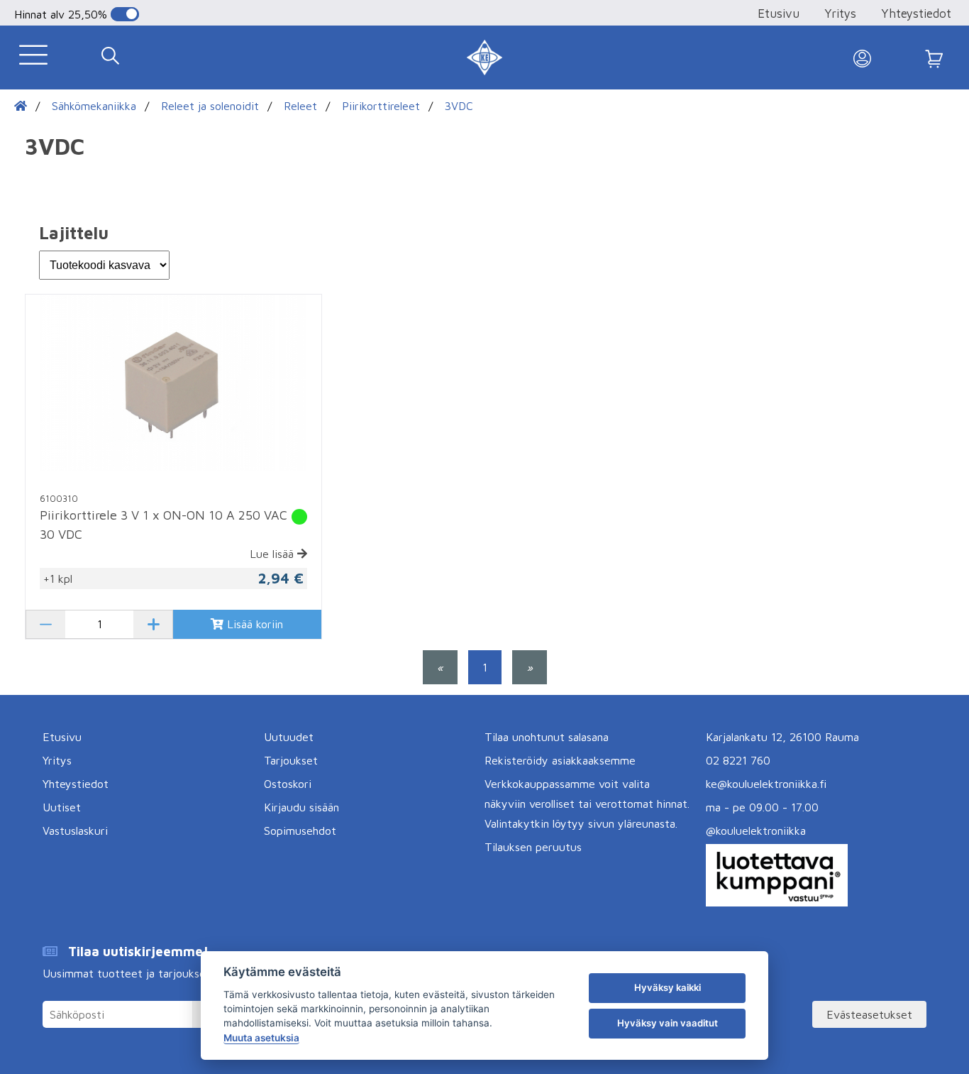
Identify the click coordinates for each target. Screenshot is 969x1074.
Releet (300, 105)
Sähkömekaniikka (94, 105)
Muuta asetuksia (261, 1037)
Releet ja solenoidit (210, 105)
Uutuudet (289, 736)
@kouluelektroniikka (756, 830)
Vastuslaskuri (75, 830)
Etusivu (778, 13)
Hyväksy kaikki (667, 987)
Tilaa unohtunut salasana (546, 736)
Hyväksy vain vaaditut (667, 1023)
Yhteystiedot (916, 13)
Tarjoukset (291, 760)
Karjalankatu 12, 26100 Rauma (782, 736)
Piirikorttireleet (381, 105)
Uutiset (62, 807)
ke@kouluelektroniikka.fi (766, 783)
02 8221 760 (738, 760)
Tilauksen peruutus (533, 846)
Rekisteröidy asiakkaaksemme (560, 760)
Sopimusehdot (300, 830)
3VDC (459, 105)
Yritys (840, 13)
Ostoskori (287, 783)
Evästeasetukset (869, 1014)
